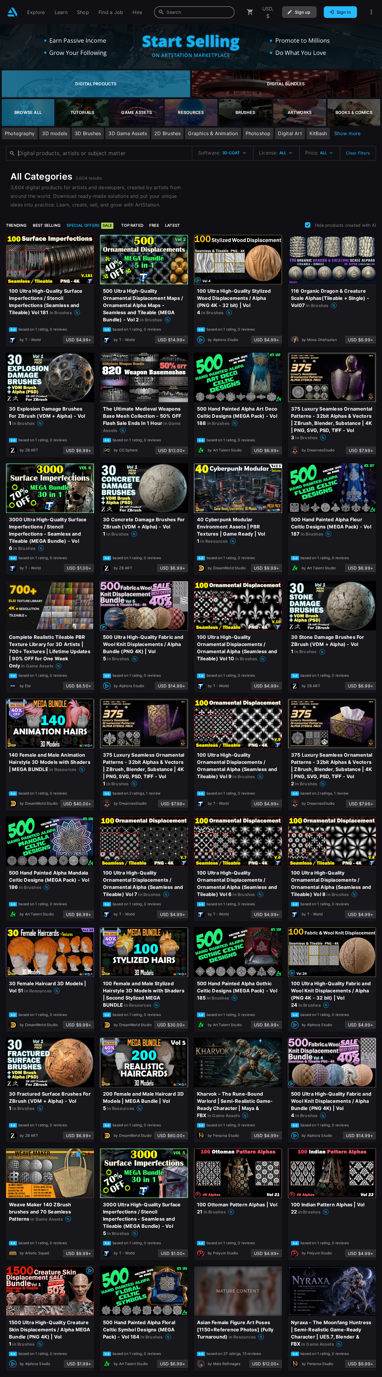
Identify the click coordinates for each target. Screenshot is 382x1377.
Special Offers (89, 225)
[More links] (371, 12)
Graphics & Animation (213, 133)
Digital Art (290, 133)
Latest (172, 225)
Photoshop (258, 133)
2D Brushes (167, 133)
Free (154, 225)
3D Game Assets (127, 133)
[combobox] (194, 12)
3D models (54, 133)
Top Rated (132, 225)
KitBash (318, 133)
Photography (20, 133)
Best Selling (47, 225)
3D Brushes (88, 133)
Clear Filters (358, 152)
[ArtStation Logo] (12, 12)
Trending (16, 225)
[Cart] (250, 12)
